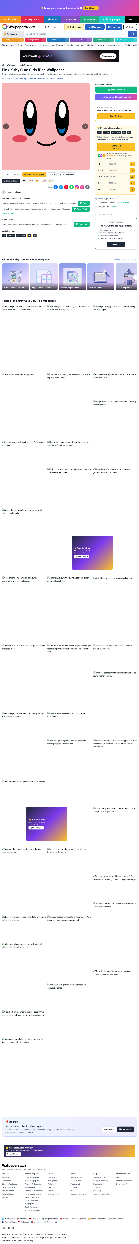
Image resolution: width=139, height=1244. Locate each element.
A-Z (47, 27)
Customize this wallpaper (117, 97)
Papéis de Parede (69, 1219)
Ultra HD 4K (21, 235)
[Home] (3, 65)
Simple (39, 79)
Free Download (118, 90)
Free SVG (70, 19)
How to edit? (116, 207)
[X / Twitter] (61, 187)
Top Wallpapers (8, 1191)
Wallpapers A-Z (76, 1177)
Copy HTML (82, 209)
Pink (8, 79)
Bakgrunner (38, 1222)
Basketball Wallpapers (34, 1191)
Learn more (109, 1129)
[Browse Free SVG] (89, 40)
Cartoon (14, 79)
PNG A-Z (74, 1191)
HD (4, 235)
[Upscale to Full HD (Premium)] (132, 170)
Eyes (26, 79)
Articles (5, 1197)
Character (59, 79)
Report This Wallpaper (105, 214)
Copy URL (83, 224)
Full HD (11, 235)
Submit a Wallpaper (124, 1181)
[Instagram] (77, 187)
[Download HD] (132, 164)
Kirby (4, 79)
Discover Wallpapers (10, 1184)
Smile (21, 79)
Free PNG (89, 19)
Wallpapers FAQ (99, 1177)
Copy (85, 203)
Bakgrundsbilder (51, 1219)
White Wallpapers (32, 1181)
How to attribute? (8, 214)
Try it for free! (116, 116)
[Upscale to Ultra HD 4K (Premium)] (132, 177)
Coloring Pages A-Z (78, 1194)
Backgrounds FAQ (100, 1181)
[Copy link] (87, 187)
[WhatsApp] (71, 187)
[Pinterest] (66, 187)
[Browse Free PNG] (112, 40)
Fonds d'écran (10, 1222)
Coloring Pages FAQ (101, 1194)
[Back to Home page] (18, 27)
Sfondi (83, 1219)
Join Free (115, 27)
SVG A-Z (73, 1187)
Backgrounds (32, 19)
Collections (6, 1181)
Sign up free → (125, 1129)
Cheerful (32, 79)
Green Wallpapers (32, 1177)
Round (45, 79)
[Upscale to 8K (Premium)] (132, 189)
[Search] (132, 34)
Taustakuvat (52, 1222)
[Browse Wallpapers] (21, 40)
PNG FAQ (97, 1191)
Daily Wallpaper (8, 1194)
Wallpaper (36, 1219)
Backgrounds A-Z (77, 1181)
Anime (52, 79)
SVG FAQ (96, 1187)
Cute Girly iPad (26, 65)
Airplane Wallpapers (33, 1184)
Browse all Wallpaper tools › (125, 260)
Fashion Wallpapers (32, 1197)
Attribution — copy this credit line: (16, 198)
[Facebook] (55, 187)
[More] (131, 19)
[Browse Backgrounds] (44, 40)
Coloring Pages (111, 19)
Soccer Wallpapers (32, 1210)
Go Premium (76, 27)
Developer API (121, 1184)
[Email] (82, 187)
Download (116, 147)
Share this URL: (8, 219)
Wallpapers (10, 19)
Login (132, 27)
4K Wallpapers (30, 1187)
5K (29, 235)
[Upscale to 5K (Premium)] (132, 183)
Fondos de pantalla (99, 1219)
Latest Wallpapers (9, 1187)
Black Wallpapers (32, 1207)
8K (35, 235)
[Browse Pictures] (67, 40)
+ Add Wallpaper (95, 27)
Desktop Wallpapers (33, 1194)
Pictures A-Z (75, 1184)
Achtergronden (117, 1219)
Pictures (52, 19)
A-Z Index (6, 1177)
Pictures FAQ (98, 1184)
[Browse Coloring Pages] (135, 40)
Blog (118, 1177)
